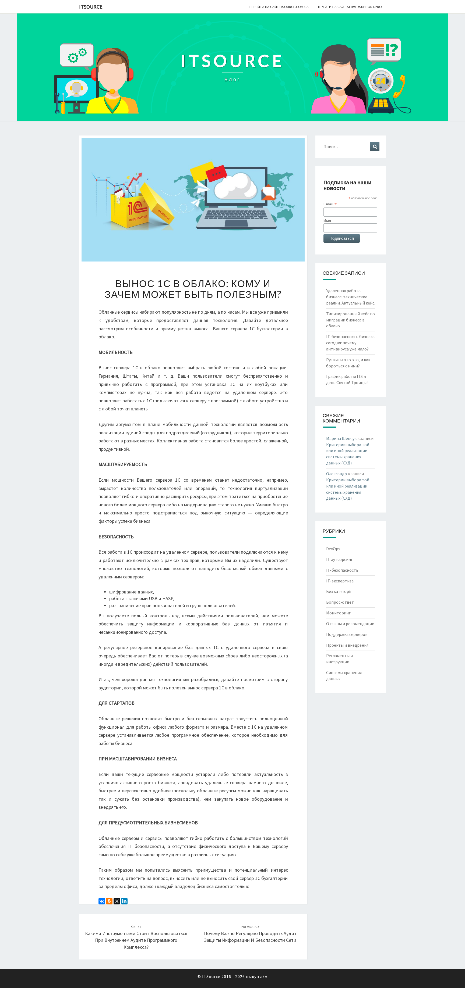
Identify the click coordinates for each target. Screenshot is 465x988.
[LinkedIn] (124, 901)
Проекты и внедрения (347, 645)
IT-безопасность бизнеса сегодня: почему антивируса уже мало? (350, 343)
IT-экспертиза (340, 581)
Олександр (336, 473)
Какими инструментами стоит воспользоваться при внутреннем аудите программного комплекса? (136, 937)
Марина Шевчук (341, 438)
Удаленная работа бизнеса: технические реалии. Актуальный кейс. (350, 297)
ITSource (91, 6)
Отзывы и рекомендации (350, 623)
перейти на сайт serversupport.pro (349, 6)
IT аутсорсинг (339, 559)
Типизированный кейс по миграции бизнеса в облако (350, 320)
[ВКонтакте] (101, 901)
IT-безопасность (342, 570)
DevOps (333, 548)
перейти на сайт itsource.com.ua (279, 6)
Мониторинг (338, 612)
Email (330, 204)
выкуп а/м (256, 976)
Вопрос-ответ (340, 602)
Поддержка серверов (347, 634)
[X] (117, 901)
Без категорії (338, 591)
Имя (327, 220)
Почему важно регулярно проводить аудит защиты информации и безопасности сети (250, 933)
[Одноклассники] (109, 901)
